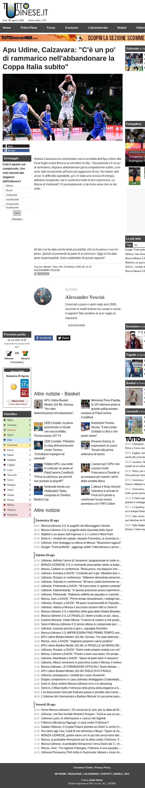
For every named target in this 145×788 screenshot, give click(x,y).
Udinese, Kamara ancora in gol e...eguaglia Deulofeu (74, 628)
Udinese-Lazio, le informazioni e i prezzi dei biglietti (73, 718)
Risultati (17, 219)
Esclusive (132, 326)
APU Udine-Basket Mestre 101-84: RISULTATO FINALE (76, 670)
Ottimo (9, 185)
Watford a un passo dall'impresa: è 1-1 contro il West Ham (77, 534)
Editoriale (133, 48)
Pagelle (131, 354)
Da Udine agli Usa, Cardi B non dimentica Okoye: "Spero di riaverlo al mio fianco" (92, 731)
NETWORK (60, 774)
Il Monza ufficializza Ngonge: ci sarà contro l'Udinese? (75, 722)
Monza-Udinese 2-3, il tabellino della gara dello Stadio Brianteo (80, 611)
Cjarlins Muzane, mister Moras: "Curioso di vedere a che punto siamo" (85, 619)
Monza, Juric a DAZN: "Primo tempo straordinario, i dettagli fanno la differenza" (90, 598)
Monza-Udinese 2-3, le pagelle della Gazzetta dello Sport (77, 530)
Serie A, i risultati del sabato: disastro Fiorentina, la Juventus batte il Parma (87, 538)
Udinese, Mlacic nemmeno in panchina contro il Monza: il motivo (81, 662)
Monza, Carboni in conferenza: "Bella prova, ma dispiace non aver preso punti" (90, 568)
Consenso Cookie (83, 767)
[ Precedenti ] (17, 362)
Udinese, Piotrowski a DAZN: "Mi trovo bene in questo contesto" (81, 585)
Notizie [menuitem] (122, 27)
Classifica (10, 414)
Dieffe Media (96, 780)
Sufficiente (11, 195)
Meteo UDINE (17, 371)
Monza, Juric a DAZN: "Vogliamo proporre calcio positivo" (77, 641)
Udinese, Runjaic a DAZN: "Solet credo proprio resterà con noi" (80, 649)
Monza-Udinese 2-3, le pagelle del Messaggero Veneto (75, 525)
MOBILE (118, 774)
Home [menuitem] (7, 27)
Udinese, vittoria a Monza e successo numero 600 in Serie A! (79, 607)
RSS (127, 774)
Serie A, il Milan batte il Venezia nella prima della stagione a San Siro (84, 687)
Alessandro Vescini (47, 270)
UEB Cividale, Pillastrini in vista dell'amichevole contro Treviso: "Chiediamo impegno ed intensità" (54, 450)
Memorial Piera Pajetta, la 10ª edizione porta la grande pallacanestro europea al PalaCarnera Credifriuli (101, 409)
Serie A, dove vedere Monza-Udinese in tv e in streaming (76, 683)
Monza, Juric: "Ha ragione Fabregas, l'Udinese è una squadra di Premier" (87, 748)
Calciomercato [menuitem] (98, 27)
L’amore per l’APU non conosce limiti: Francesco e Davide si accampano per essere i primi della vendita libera (100, 472)
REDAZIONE (75, 774)
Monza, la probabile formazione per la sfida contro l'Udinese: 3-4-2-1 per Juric (89, 739)
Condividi (45, 337)
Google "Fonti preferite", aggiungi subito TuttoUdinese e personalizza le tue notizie (92, 547)
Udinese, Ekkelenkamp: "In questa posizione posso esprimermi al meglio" (87, 590)
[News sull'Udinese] (25, 11)
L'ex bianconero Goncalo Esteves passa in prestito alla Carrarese (82, 692)
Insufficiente (12, 199)
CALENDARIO (91, 774)
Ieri (135, 245)
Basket (47, 266)
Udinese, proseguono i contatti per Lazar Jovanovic (73, 675)
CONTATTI (106, 774)
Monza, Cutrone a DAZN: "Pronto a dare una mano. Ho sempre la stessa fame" (90, 653)
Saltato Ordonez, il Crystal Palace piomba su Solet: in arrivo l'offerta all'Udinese (90, 726)
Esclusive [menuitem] (71, 27)
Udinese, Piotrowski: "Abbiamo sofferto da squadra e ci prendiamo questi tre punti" (92, 594)
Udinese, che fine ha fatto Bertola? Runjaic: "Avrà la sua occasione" (83, 714)
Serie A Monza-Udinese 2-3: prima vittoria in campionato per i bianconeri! (86, 624)
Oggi (129, 245)
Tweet (65, 337)
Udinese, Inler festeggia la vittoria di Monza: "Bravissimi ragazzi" (81, 542)
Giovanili (132, 411)
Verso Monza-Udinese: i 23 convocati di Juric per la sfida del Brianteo (84, 709)
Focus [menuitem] (51, 27)
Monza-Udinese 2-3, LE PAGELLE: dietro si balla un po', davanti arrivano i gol (89, 615)
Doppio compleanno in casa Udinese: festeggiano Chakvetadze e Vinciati (87, 679)
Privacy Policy (103, 767)
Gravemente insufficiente (12, 206)
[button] (17, 213)
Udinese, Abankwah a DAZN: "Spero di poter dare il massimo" (80, 658)
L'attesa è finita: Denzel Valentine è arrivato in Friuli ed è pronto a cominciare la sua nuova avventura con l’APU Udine (100, 495)
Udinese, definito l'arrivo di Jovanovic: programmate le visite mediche (84, 560)
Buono (9, 190)
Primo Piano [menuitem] (29, 27)
